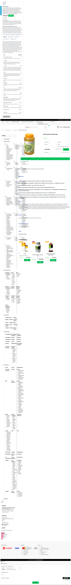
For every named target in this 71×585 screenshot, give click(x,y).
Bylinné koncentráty (20, 389)
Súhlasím (11, 15)
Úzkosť (16, 240)
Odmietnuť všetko (5, 15)
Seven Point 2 (20, 457)
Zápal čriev (9, 254)
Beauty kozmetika (20, 385)
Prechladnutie (9, 232)
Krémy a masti (15, 320)
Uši (12, 283)
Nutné (5, 34)
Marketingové (19, 34)
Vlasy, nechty (13, 282)
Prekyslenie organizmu (9, 234)
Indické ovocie (14, 428)
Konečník (19, 299)
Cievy (18, 289)
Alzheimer (8, 151)
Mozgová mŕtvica (10, 203)
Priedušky (8, 278)
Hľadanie (27, 127)
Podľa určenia (6, 331)
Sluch (23, 216)
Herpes (16, 170)
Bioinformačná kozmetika (21, 378)
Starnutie (24, 221)
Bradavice (17, 148)
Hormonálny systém (17, 177)
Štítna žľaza (8, 312)
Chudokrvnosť (24, 172)
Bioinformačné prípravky (21, 371)
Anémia (8, 152)
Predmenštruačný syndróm (10, 230)
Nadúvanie (17, 201)
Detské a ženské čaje (14, 420)
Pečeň (8, 218)
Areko (6, 367)
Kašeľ (16, 181)
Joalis (6, 430)
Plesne (8, 220)
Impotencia (9, 181)
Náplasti (11, 322)
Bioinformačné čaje (21, 373)
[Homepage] (3, 121)
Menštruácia (9, 198)
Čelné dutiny (13, 274)
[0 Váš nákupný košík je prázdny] (63, 127)
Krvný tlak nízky (17, 188)
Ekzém (16, 162)
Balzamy (7, 317)
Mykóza (8, 204)
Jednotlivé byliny (15, 473)
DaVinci (13, 369)
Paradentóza (9, 215)
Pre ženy (7, 343)
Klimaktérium (17, 182)
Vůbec (4, 537)
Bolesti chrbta (18, 146)
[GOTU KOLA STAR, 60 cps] (29, 144)
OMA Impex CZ (20, 452)
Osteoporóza (24, 209)
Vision (18, 491)
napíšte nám (5, 524)
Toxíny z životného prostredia (9, 449)
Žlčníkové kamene (8, 267)
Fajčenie (23, 162)
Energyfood (20, 393)
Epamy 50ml (8, 417)
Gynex (25, 253)
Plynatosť (8, 221)
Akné (8, 147)
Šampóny (15, 324)
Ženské (8, 299)
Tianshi (7, 491)
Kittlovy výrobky (8, 420)
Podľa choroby (7, 130)
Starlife (7, 460)
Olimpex (13, 452)
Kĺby (13, 299)
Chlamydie (24, 168)
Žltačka (8, 265)
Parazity (8, 216)
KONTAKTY (53, 121)
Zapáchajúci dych (10, 255)
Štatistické (14, 34)
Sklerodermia (24, 217)
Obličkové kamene (24, 199)
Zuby (13, 284)
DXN (6, 381)
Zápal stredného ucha (10, 252)
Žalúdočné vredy (10, 263)
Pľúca (8, 277)
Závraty (8, 257)
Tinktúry (11, 327)
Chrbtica (14, 298)
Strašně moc (5, 534)
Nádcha (16, 197)
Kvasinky (16, 194)
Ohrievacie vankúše (15, 485)
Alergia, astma (9, 148)
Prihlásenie (61, 119)
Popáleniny (9, 226)
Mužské (8, 298)
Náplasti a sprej (14, 483)
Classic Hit (20, 492)
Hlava (12, 272)
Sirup (14, 489)
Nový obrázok (67, 579)
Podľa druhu (6, 314)
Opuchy (23, 210)
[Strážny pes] (63, 152)
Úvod (2, 130)
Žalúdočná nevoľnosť (9, 262)
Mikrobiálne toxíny (9, 443)
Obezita (23, 197)
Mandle (8, 275)
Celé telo (19, 273)
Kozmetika (20, 494)
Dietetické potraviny (20, 466)
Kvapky (7, 319)
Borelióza (17, 147)
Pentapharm (8, 454)
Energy (18, 381)
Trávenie (8, 239)
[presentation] (19, 253)
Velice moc (3, 532)
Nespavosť (17, 204)
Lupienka (23, 182)
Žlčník (18, 303)
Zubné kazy (9, 260)
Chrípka (23, 170)
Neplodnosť (17, 203)
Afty (7, 145)
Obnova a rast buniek (25, 205)
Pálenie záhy (9, 214)
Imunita (8, 182)
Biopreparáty (20, 367)
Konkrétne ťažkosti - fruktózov (9, 438)
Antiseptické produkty (20, 383)
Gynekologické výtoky (9, 169)
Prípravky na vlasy (14, 487)
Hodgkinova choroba (17, 174)
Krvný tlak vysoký (17, 190)
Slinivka (8, 310)
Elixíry (14, 317)
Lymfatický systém (24, 184)
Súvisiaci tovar (25, 164)
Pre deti (12, 339)
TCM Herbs (19, 460)
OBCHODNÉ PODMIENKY (15, 121)
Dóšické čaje (14, 423)
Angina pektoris (10, 154)
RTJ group (19, 454)
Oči (13, 278)
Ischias (8, 186)
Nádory (16, 198)
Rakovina (17, 214)
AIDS (7, 146)
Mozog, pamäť (9, 202)
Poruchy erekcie (10, 227)
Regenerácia (14, 343)
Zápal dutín (9, 247)
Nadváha (17, 200)
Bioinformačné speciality (21, 376)
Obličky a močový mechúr (24, 202)
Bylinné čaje (20, 387)
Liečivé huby (14, 475)
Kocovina (17, 183)
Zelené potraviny (20, 408)
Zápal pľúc (9, 256)
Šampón (20, 473)
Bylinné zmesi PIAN (15, 469)
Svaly (13, 302)
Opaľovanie (7, 339)
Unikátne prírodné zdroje (20, 405)
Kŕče (16, 192)
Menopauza (9, 197)
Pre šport (19, 341)
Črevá (18, 298)
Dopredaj (5, 498)
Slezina (8, 308)
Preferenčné (9, 34)
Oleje (14, 322)
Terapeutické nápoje (20, 402)
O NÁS (7, 121)
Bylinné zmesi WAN (14, 466)
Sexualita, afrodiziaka (24, 215)
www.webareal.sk (39, 559)
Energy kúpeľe (21, 394)
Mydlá (6, 322)
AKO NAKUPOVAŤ (39, 121)
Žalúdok (18, 302)
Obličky (8, 292)
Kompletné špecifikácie (26, 158)
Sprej (11, 324)
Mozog (13, 277)
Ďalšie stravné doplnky (21, 391)
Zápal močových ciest (10, 249)
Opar (23, 208)
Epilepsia (16, 164)
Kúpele (11, 319)
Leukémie (24, 181)
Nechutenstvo (18, 202)
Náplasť (19, 468)
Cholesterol (24, 169)
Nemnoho (5, 535)
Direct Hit (20, 493)
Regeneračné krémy (21, 398)
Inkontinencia (9, 184)
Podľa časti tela (7, 270)
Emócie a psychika (8, 446)
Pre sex (12, 341)
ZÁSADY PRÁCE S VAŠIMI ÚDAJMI (27, 121)
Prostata (8, 294)
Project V (20, 496)
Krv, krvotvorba (17, 185)
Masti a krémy (14, 478)
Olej (19, 471)
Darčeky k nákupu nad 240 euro (14, 360)
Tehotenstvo (9, 237)
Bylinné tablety (8, 441)
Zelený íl (8, 426)
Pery (13, 279)
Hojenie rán (15, 130)
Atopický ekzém (10, 158)
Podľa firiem (6, 364)
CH (21, 167)
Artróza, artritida (10, 156)
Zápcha (8, 245)
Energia (13, 337)
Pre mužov (7, 341)
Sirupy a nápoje (7, 325)
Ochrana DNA (24, 207)
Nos (7, 276)
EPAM (6, 414)
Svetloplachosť (25, 224)
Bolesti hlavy (17, 145)
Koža (17, 272)
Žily (18, 294)
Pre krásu (19, 339)
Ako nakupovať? (41, 122)
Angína (8, 153)
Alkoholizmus (9, 149)
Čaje (10, 317)
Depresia (8, 162)
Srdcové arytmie (23, 219)
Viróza (23, 237)
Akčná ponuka (7, 139)
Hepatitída (17, 169)
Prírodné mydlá (20, 396)
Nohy (18, 275)
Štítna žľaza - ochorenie (24, 227)
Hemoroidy (17, 168)
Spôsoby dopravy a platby (43, 124)
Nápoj (19, 470)
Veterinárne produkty (20, 412)
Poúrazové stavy (10, 228)
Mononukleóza (9, 201)
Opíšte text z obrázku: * (5, 578)
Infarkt (8, 183)
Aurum (12, 367)
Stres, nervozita (24, 223)
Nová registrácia (67, 119)
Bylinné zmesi (14, 463)
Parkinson (8, 217)
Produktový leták (25, 161)
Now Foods (7, 452)
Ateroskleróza (9, 157)
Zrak (7, 259)
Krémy (19, 467)
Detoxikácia (7, 337)
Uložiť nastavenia (6, 116)
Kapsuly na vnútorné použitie (9, 424)
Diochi (18, 369)
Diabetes (8, 164)
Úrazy (16, 239)
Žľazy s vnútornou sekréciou (7, 306)
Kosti (13, 300)
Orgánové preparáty (9, 432)
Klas (12, 430)
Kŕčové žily (17, 193)
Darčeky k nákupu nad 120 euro (14, 355)
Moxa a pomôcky (14, 480)
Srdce (18, 292)
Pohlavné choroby (8, 224)
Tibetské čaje (14, 426)
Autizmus (8, 159)
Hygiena (19, 337)
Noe (18, 430)
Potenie (8, 222)
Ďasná (13, 276)
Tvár (18, 276)
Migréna (8, 200)
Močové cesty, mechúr (8, 290)
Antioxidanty (8, 334)
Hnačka (16, 172)
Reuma (16, 215)
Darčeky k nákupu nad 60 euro (14, 350)
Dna (7, 165)
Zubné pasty (14, 328)
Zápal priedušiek (10, 250)
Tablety (7, 327)
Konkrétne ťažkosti (9, 435)
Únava (16, 237)
